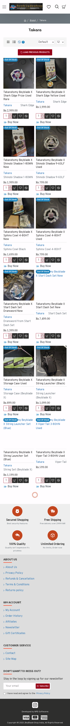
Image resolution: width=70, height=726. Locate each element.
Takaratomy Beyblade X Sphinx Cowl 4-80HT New (17, 235)
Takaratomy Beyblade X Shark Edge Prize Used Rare (17, 96)
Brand (33, 20)
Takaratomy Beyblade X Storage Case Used (17, 381)
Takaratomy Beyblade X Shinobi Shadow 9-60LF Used (50, 164)
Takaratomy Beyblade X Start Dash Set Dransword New (17, 307)
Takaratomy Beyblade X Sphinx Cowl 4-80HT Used (50, 235)
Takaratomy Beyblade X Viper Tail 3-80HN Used (50, 454)
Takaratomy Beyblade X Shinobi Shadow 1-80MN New (18, 164)
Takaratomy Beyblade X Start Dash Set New (50, 305)
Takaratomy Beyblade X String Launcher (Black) (50, 381)
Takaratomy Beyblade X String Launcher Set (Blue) (17, 456)
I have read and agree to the (28, 693)
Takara (7, 105)
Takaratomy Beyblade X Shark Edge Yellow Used (50, 94)
